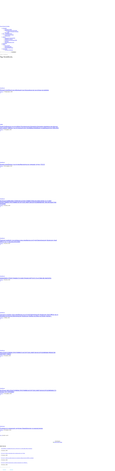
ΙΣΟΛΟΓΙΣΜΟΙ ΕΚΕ (9, 47)
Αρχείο (3, 44)
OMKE (1, 124)
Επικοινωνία (4, 48)
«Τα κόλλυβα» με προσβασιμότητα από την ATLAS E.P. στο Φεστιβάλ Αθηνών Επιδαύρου (16, 448)
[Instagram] (8, 470)
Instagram (11, 469)
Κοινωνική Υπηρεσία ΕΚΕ (10, 38)
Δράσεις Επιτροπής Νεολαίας (12, 31)
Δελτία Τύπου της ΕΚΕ (9, 34)
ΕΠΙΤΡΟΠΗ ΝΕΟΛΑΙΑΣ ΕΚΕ (11, 30)
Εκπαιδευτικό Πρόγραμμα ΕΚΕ (11, 40)
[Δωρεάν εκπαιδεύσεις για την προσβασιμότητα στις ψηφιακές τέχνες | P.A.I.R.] (29, 148)
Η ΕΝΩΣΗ (4, 28)
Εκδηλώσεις (2, 426)
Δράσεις (4, 36)
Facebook (4, 469)
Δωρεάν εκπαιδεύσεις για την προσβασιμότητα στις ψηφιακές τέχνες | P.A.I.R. (22, 164)
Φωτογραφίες (7, 45)
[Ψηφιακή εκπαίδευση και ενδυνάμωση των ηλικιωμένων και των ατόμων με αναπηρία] (29, 74)
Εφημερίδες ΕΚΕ (8, 46)
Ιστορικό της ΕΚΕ (8, 29)
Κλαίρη (1, 91)
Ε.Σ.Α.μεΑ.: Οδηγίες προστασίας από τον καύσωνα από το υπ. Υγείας (13, 453)
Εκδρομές (7, 41)
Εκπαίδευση (2, 88)
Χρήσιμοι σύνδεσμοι (9, 49)
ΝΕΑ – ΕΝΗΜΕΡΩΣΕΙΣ (7, 33)
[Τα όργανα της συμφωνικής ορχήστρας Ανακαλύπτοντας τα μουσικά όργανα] (29, 412)
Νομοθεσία (4, 43)
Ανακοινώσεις (7, 35)
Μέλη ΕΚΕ (7, 32)
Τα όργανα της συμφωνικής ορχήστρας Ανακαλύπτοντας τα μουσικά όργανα (21, 428)
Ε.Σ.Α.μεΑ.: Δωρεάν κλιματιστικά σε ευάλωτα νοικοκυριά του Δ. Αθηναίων (14, 462)
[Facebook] (1, 470)
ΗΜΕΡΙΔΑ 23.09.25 (9, 39)
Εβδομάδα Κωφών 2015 (9, 42)
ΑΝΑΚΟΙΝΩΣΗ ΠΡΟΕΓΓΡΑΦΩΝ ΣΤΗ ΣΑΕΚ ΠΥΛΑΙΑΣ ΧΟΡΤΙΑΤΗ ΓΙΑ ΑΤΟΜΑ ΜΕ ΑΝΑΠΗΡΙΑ (25, 278)
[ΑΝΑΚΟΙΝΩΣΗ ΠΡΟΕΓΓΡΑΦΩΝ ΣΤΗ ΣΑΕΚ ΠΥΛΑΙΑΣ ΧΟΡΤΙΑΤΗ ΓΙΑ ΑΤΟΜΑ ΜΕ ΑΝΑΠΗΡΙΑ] (29, 262)
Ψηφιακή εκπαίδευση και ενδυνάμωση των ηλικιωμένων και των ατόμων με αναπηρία (24, 90)
